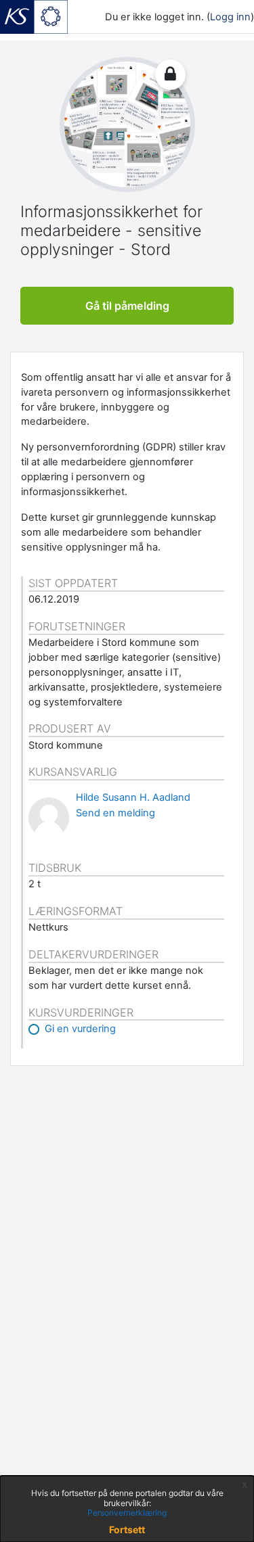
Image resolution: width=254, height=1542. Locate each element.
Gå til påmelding (127, 305)
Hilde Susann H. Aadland (133, 797)
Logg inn (230, 17)
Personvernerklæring (127, 1513)
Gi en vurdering (80, 1029)
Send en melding (115, 813)
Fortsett (127, 1529)
